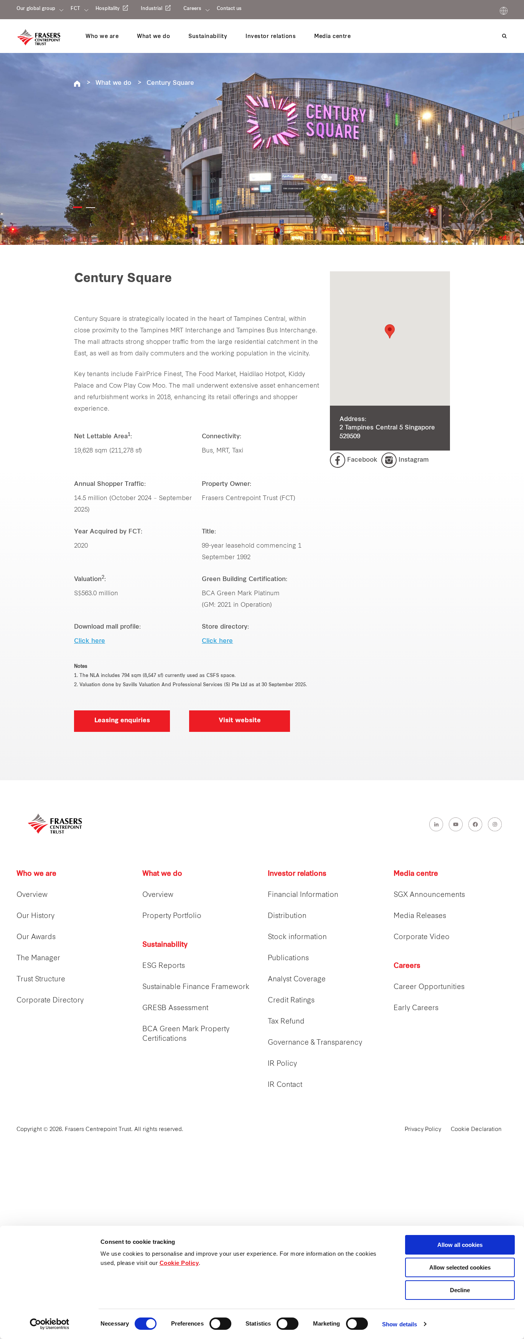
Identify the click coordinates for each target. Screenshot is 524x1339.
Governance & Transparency (315, 1043)
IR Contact (285, 1085)
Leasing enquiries (122, 721)
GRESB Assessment (175, 1008)
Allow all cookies (460, 1245)
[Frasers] (38, 37)
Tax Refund (286, 1021)
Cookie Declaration (476, 1130)
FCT (75, 9)
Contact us (229, 9)
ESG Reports (163, 966)
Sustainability (165, 945)
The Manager (38, 958)
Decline (460, 1290)
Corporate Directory (50, 1000)
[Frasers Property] (54, 823)
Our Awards (36, 937)
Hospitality (108, 9)
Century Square (170, 83)
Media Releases (420, 916)
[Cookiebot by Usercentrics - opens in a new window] (49, 1324)
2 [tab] (90, 207)
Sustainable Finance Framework (195, 987)
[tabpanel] (262, 149)
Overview (32, 895)
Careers (192, 9)
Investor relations (297, 874)
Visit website (240, 721)
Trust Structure (40, 979)
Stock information (297, 937)
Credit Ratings (291, 1000)
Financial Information (303, 895)
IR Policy (282, 1064)
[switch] (220, 1324)
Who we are (36, 874)
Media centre (416, 874)
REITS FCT (77, 84)
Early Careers (416, 1008)
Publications (288, 958)
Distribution (287, 916)
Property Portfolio (171, 916)
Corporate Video (422, 937)
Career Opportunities (429, 987)
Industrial (151, 9)
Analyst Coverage (297, 979)
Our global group (35, 9)
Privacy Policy (423, 1130)
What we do (113, 83)
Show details (399, 1324)
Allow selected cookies (460, 1267)
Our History (35, 916)
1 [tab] (77, 207)
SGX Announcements (429, 895)
